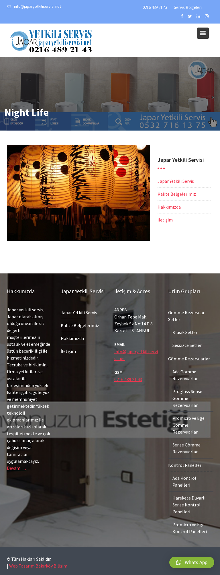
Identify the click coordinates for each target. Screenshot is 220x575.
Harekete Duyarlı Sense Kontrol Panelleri (188, 504)
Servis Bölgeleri (188, 7)
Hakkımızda (169, 207)
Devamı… (16, 468)
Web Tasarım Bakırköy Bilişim (38, 566)
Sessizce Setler (187, 345)
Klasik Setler (184, 332)
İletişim (165, 220)
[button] (191, 562)
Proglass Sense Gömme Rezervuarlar (187, 398)
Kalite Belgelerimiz (177, 194)
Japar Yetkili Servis (176, 181)
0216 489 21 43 (155, 7)
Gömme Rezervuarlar (189, 359)
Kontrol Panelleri (185, 465)
